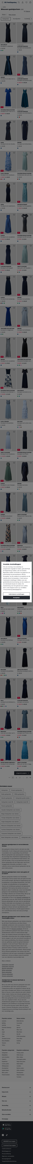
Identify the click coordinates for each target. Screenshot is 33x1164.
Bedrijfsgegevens (17, 589)
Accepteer (16, 597)
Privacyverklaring (7, 589)
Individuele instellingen (16, 594)
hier (19, 587)
